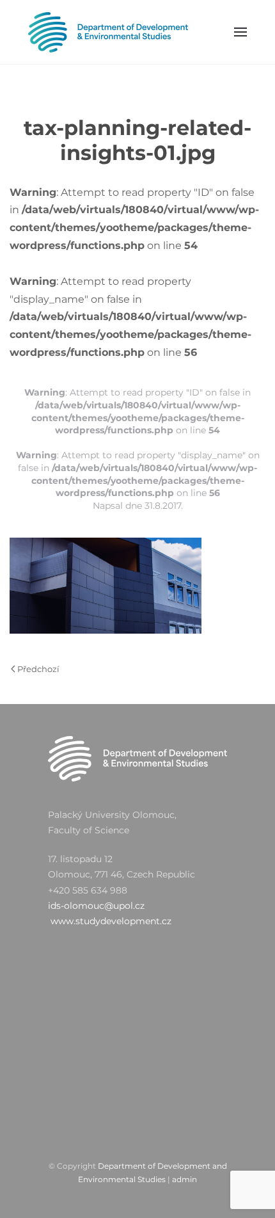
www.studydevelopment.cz (111, 921)
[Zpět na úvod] (108, 32)
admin (184, 1179)
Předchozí (38, 669)
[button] (241, 32)
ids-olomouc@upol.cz (96, 905)
